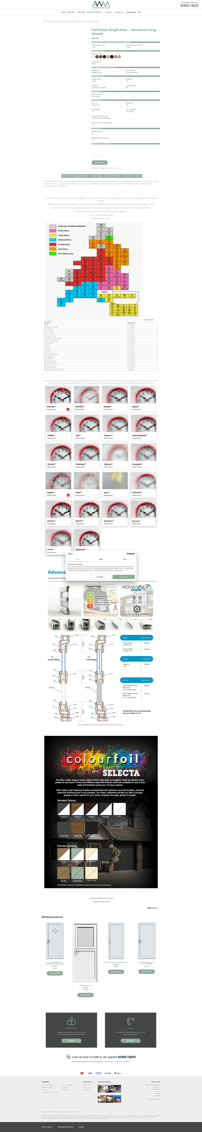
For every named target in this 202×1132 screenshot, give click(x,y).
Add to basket (100, 162)
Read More (71, 1041)
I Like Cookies (123, 577)
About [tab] (124, 559)
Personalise (100, 577)
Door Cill (95, 103)
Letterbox (129, 79)
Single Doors (51, 21)
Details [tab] (101, 559)
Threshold (95, 85)
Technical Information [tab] (112, 176)
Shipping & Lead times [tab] (81, 176)
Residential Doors (47, 1087)
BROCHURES (81, 12)
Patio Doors (45, 1090)
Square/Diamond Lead (99, 138)
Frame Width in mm (98, 45)
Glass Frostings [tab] (96, 176)
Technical (108, 12)
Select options (55, 973)
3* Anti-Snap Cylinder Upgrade (102, 122)
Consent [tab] (77, 559)
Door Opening (131, 70)
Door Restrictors (131, 85)
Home (63, 12)
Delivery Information (94, 12)
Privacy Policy (47, 1127)
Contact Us (119, 12)
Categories (71, 12)
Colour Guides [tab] (128, 176)
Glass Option (96, 94)
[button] (101, 902)
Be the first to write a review (101, 902)
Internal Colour (97, 61)
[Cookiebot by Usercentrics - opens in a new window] (128, 554)
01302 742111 (189, 5)
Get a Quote (87, 1087)
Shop (44, 21)
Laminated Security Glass (100, 116)
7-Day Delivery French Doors (50, 1092)
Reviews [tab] (138, 176)
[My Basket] (139, 12)
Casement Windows (48, 1085)
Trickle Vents (96, 109)
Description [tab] (67, 176)
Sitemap (81, 1127)
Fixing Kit (129, 103)
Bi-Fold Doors (65, 1087)
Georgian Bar (96, 131)
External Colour (97, 53)
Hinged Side (96, 70)
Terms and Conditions (65, 1127)
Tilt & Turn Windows (67, 1085)
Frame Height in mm (133, 45)
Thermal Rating (131, 109)
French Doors (65, 1090)
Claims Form (87, 1090)
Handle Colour (96, 79)
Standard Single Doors (63, 21)
